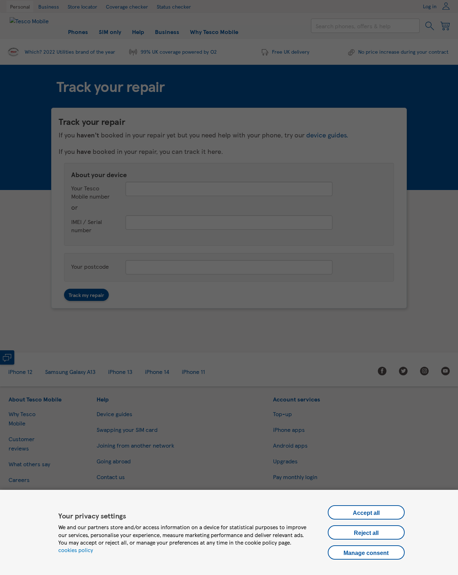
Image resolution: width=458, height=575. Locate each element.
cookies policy (75, 550)
